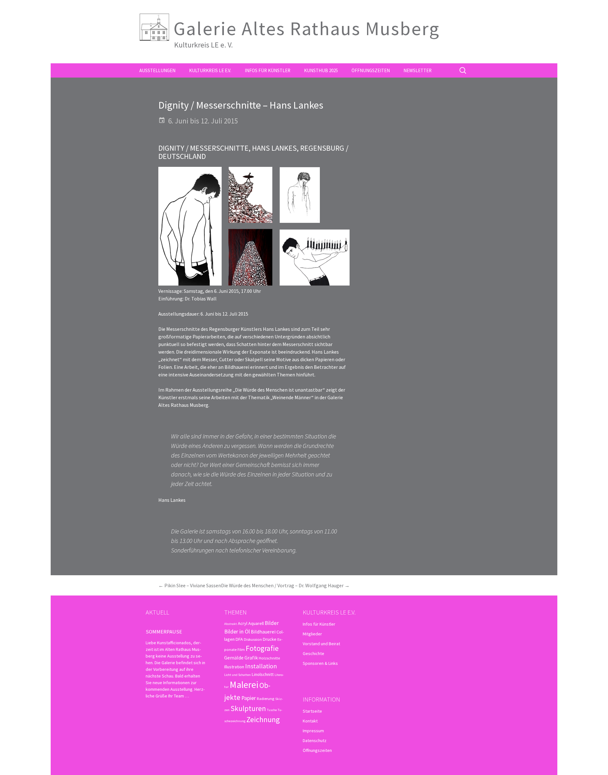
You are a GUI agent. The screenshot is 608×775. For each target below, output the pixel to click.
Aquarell (256, 623)
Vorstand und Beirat (321, 643)
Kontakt (310, 721)
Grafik (251, 657)
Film (241, 649)
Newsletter (417, 70)
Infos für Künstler (267, 70)
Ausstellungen (157, 70)
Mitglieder (312, 634)
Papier (248, 698)
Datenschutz (314, 740)
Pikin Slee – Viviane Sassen (189, 585)
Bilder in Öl (237, 631)
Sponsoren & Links (320, 663)
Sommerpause (164, 631)
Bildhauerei (263, 631)
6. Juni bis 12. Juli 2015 (203, 120)
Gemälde (234, 657)
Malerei (244, 684)
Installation (261, 666)
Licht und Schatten (237, 675)
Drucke (269, 639)
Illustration (234, 667)
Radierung (265, 698)
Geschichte (313, 653)
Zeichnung (263, 719)
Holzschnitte (269, 657)
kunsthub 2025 (321, 70)
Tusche (272, 710)
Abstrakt (230, 624)
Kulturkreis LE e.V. (210, 70)
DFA (239, 639)
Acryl (242, 623)
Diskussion (253, 639)
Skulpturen (248, 708)
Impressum (313, 731)
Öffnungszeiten (371, 70)
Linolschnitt (263, 674)
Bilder (272, 623)
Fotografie (262, 648)
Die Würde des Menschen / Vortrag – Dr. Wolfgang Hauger (285, 585)
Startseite (312, 711)
